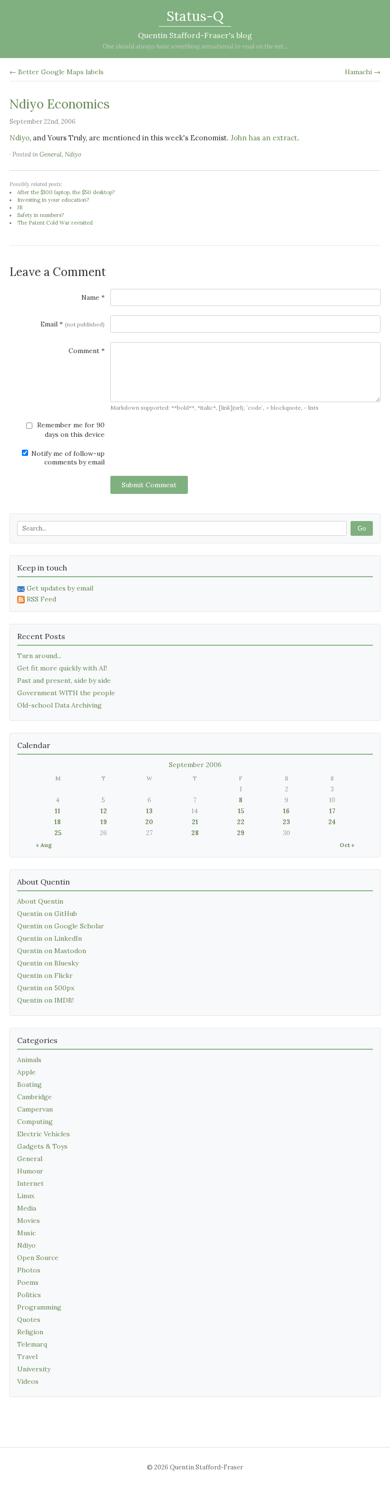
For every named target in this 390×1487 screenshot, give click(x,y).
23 (286, 822)
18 (57, 822)
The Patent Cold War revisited (55, 222)
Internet (30, 1183)
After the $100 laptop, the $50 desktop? (66, 192)
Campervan (35, 1109)
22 (240, 822)
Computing (35, 1121)
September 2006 (195, 764)
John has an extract (264, 137)
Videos (28, 1381)
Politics (29, 1294)
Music (26, 1233)
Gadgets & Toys (42, 1146)
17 (332, 811)
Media (26, 1208)
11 (57, 811)
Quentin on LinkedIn (49, 938)
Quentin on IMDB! (45, 1000)
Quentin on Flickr (45, 975)
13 (149, 811)
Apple (26, 1072)
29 (240, 833)
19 (103, 822)
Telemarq (32, 1344)
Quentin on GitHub (47, 913)
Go (362, 528)
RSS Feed (41, 599)
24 (332, 822)
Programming (39, 1307)
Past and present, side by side (64, 680)
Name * (93, 297)
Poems (28, 1282)
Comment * (86, 350)
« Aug (44, 844)
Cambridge (34, 1097)
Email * (72, 324)
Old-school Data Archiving (59, 705)
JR (20, 207)
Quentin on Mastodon (51, 950)
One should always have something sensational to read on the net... (195, 46)
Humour (30, 1171)
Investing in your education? (53, 200)
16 (286, 811)
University (33, 1369)
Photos (28, 1270)
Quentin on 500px (45, 988)
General (50, 154)
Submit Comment (149, 485)
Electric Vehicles (43, 1134)
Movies (28, 1220)
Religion (30, 1332)
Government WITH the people (66, 693)
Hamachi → (362, 72)
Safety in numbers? (40, 215)
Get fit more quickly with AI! (62, 668)
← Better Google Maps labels (57, 72)
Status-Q (195, 16)
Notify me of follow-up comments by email (67, 457)
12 (103, 811)
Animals (29, 1059)
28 (195, 833)
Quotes (28, 1319)
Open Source (37, 1257)
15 (241, 811)
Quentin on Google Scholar (60, 926)
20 (149, 822)
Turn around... (39, 655)
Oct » (347, 844)
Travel (27, 1356)
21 (195, 822)
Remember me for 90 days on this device (70, 430)
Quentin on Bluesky (47, 963)
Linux (25, 1196)
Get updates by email (60, 588)
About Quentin (40, 901)
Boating (29, 1084)
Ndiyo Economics (60, 104)
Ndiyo (19, 137)
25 (57, 833)
